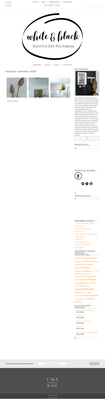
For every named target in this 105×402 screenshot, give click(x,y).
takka (89, 292)
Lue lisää (80, 138)
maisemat (86, 276)
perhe (77, 283)
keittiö (86, 267)
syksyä (78, 292)
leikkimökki (78, 276)
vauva (77, 299)
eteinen (92, 261)
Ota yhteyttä (67, 65)
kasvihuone (79, 267)
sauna (87, 286)
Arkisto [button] (47, 65)
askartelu (93, 257)
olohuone (91, 279)
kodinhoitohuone (79, 271)
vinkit (90, 298)
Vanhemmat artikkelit (12, 101)
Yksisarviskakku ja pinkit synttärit (85, 223)
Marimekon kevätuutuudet (83, 242)
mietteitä (82, 279)
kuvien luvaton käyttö (95, 271)
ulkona (86, 295)
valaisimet (94, 295)
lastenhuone (84, 274)
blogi (84, 261)
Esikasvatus (79, 239)
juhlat (90, 264)
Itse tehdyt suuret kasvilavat (83, 229)
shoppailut (80, 288)
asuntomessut (78, 261)
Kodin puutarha (80, 231)
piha (81, 282)
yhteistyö (78, 301)
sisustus (89, 288)
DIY (87, 261)
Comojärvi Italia (80, 226)
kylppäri (77, 274)
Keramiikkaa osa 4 (81, 237)
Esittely (56, 65)
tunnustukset (79, 295)
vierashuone (83, 299)
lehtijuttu (90, 274)
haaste (97, 261)
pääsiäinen (77, 286)
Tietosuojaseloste (52, 395)
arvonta (77, 258)
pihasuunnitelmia (90, 283)
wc (94, 299)
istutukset (78, 264)
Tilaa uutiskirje (94, 364)
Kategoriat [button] (37, 65)
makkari (93, 276)
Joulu (84, 264)
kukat (87, 270)
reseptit (82, 285)
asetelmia (85, 257)
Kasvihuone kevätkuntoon (83, 245)
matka (77, 279)
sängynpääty (84, 292)
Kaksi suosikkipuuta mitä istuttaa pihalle (87, 234)
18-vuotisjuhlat (80, 247)
